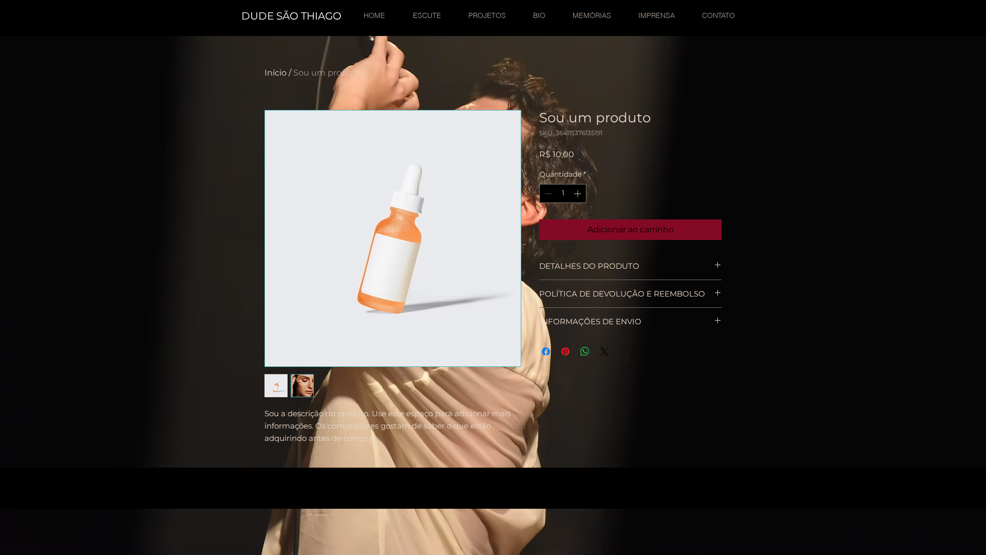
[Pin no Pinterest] (565, 351)
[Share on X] (604, 351)
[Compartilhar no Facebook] (546, 351)
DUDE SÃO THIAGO (291, 16)
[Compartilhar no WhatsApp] (585, 351)
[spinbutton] (563, 193)
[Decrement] (547, 193)
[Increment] (578, 193)
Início (275, 73)
